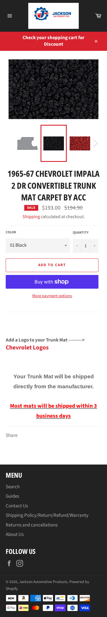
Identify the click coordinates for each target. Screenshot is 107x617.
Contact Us (17, 506)
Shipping (31, 217)
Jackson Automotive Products (43, 581)
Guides (12, 496)
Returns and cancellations (32, 525)
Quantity (80, 232)
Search (13, 486)
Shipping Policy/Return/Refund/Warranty (47, 515)
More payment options (52, 296)
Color (11, 232)
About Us (15, 534)
